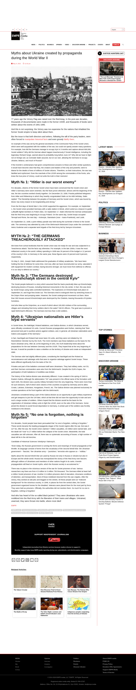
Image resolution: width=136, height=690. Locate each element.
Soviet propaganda (18, 513)
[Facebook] (16, 29)
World (17, 667)
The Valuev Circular (20, 590)
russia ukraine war (55, 510)
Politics (42, 44)
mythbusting (42, 510)
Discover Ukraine (79, 44)
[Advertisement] (68, 14)
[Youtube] (23, 29)
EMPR (13, 506)
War (16, 664)
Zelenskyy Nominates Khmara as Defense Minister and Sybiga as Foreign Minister (111, 225)
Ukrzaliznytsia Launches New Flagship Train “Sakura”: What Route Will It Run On (110, 478)
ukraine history (32, 513)
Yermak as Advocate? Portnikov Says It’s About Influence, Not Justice (110, 352)
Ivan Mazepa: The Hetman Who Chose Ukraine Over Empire (78, 590)
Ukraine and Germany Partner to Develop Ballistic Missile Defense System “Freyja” (111, 502)
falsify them (69, 139)
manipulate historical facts (36, 139)
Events (100, 44)
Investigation (48, 667)
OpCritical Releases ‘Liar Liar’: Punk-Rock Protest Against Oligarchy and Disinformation (110, 455)
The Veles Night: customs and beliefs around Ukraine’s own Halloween (51, 613)
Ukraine (17, 661)
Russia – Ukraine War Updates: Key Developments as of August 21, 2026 (110, 193)
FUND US (116, 44)
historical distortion (29, 510)
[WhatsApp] (27, 560)
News (33, 44)
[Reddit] (13, 560)
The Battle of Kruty (20, 612)
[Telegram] (36, 560)
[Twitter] (13, 29)
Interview (47, 661)
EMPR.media (16, 510)
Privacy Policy (108, 664)
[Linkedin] (19, 29)
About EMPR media (109, 658)
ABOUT (108, 44)
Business (50, 44)
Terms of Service (108, 672)
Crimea (17, 669)
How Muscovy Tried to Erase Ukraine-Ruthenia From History (51, 590)
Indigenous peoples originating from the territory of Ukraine (78, 612)
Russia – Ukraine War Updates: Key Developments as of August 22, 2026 (110, 169)
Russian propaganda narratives (74, 510)
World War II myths (45, 513)
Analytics (47, 664)
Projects (92, 44)
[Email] (32, 560)
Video (67, 44)
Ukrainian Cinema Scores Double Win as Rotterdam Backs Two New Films (112, 432)
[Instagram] (26, 29)
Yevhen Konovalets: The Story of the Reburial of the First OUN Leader (111, 383)
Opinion (59, 44)
